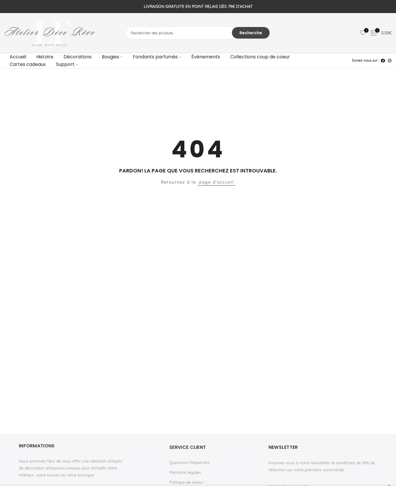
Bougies (110, 56)
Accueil (18, 56)
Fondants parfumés (155, 56)
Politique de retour (186, 482)
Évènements (205, 56)
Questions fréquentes (189, 462)
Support (65, 64)
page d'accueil (216, 182)
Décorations (77, 56)
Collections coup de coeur (260, 56)
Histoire (44, 56)
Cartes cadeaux (28, 64)
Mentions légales (185, 472)
